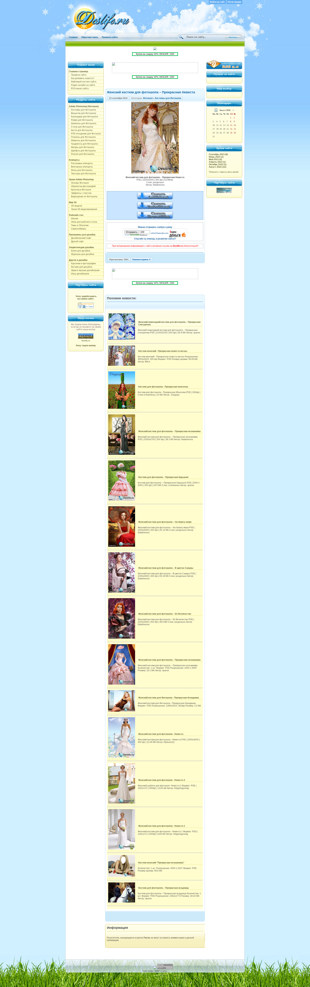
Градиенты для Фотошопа (83, 144)
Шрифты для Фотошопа (82, 150)
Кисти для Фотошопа (81, 130)
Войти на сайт (217, 2)
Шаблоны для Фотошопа (82, 123)
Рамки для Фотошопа (81, 120)
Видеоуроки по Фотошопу (83, 196)
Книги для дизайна (79, 251)
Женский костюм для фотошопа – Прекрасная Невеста (151, 92)
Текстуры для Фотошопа (82, 173)
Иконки (73, 218)
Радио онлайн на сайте (82, 85)
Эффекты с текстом (80, 193)
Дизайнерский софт (80, 238)
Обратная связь (89, 37)
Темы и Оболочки (79, 225)
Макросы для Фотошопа (82, 140)
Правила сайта (110, 37)
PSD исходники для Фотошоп (85, 133)
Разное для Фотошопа (81, 154)
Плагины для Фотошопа (82, 137)
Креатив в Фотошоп (80, 189)
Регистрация (234, 2)
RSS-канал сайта (79, 88)
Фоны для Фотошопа (80, 170)
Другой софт (76, 241)
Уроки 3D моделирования (83, 209)
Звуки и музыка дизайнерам (84, 270)
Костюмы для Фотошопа (82, 110)
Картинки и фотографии (82, 263)
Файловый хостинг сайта (82, 81)
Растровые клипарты (81, 163)
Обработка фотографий (82, 186)
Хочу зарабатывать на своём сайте (86, 297)
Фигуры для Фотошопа (81, 147)
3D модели (75, 206)
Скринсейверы (77, 228)
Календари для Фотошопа (83, 116)
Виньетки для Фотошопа (82, 113)
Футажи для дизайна (80, 267)
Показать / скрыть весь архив (223, 172)
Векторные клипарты (81, 167)
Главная (73, 37)
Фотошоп (148, 98)
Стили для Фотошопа (81, 127)
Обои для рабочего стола (83, 222)
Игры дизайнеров (79, 273)
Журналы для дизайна (81, 254)
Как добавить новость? (81, 78)
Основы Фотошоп (79, 183)
